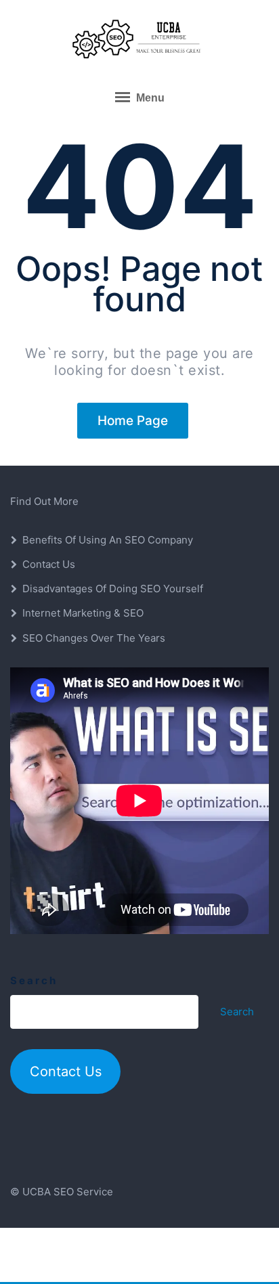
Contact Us (48, 564)
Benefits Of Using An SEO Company (107, 539)
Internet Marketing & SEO (83, 612)
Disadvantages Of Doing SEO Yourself (112, 588)
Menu (149, 98)
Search (34, 980)
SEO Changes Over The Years (93, 638)
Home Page (133, 420)
